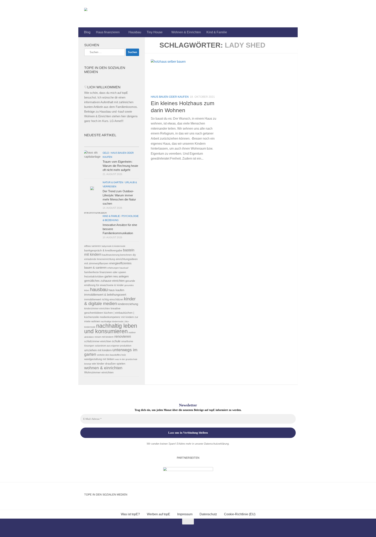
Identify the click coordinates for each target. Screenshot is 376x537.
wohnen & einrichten (103, 368)
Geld (106, 153)
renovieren (122, 336)
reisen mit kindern (104, 337)
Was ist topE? (130, 514)
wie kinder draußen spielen (108, 363)
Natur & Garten (113, 182)
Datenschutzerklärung (216, 443)
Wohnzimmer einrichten (99, 372)
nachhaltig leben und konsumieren (110, 328)
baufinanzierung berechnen (117, 255)
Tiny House (155, 32)
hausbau (99, 289)
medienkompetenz (110, 317)
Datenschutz (208, 514)
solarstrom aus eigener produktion (113, 345)
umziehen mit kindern (98, 350)
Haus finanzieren (108, 32)
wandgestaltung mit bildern (99, 359)
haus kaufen (116, 290)
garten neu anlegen (116, 276)
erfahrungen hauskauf (117, 268)
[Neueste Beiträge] (98, 143)
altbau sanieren (92, 246)
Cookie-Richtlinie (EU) (239, 514)
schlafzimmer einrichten (97, 341)
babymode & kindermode (113, 246)
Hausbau (134, 32)
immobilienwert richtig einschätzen (103, 299)
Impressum (185, 514)
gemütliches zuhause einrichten (104, 280)
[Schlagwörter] (125, 143)
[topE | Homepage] (94, 14)
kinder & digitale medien (110, 301)
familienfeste (91, 272)
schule (116, 341)
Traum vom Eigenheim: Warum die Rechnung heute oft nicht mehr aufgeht (120, 165)
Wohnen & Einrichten (186, 32)
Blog (87, 32)
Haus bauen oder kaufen (170, 96)
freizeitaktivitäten (94, 276)
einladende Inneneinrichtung (99, 259)
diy (134, 254)
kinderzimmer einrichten (97, 308)
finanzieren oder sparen (112, 272)
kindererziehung (128, 304)
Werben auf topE (158, 514)
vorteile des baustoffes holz (111, 355)
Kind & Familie (216, 32)
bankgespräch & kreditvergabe (103, 250)
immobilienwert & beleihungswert (105, 294)
